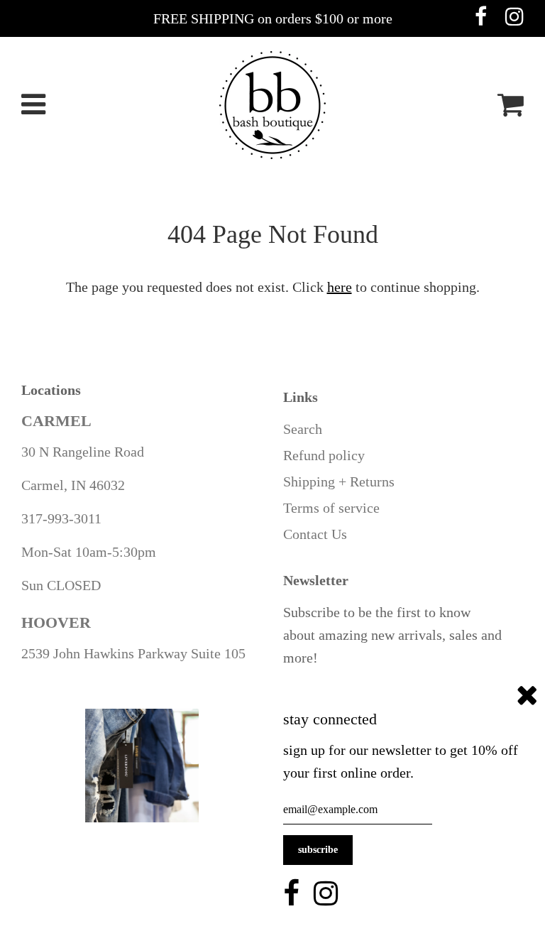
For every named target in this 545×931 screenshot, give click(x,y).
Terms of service (331, 508)
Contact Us (315, 534)
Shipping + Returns (339, 481)
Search (302, 429)
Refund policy (324, 455)
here (339, 287)
